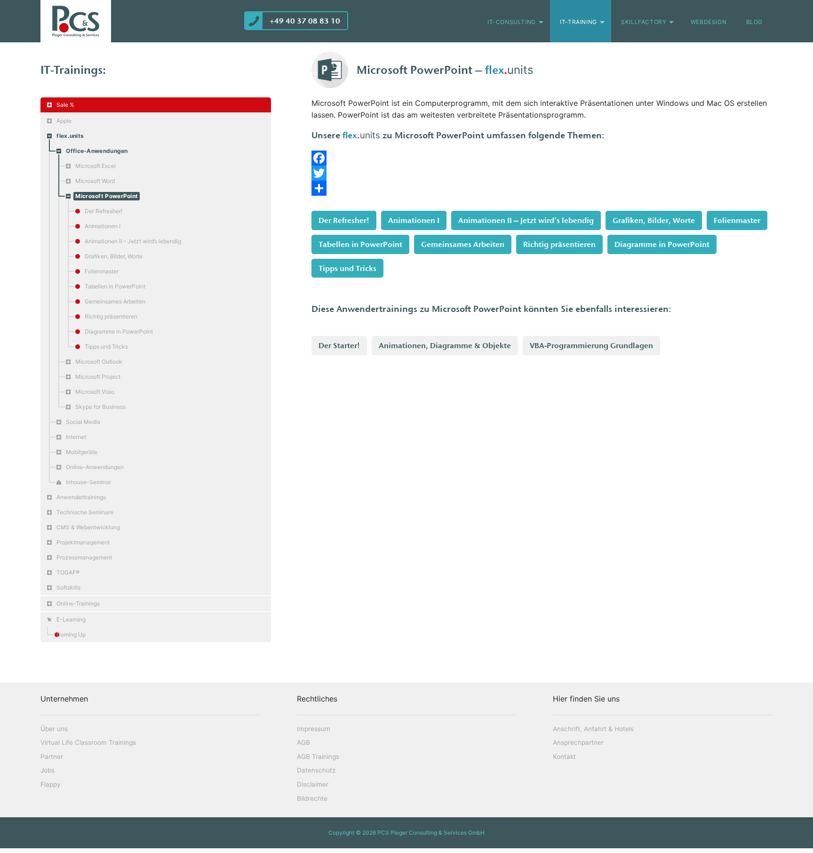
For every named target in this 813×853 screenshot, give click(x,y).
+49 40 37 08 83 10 (305, 20)
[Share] (541, 188)
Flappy (50, 784)
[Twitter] (541, 173)
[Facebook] (541, 158)
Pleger (75, 21)
